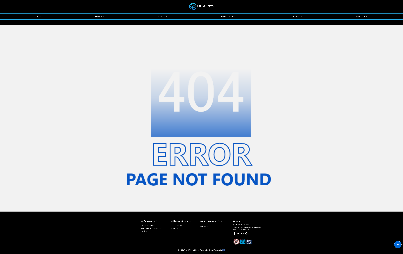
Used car (144, 231)
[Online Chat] (398, 244)
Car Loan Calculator (148, 225)
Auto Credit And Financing (151, 228)
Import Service (176, 225)
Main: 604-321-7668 (242, 224)
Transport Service (178, 228)
